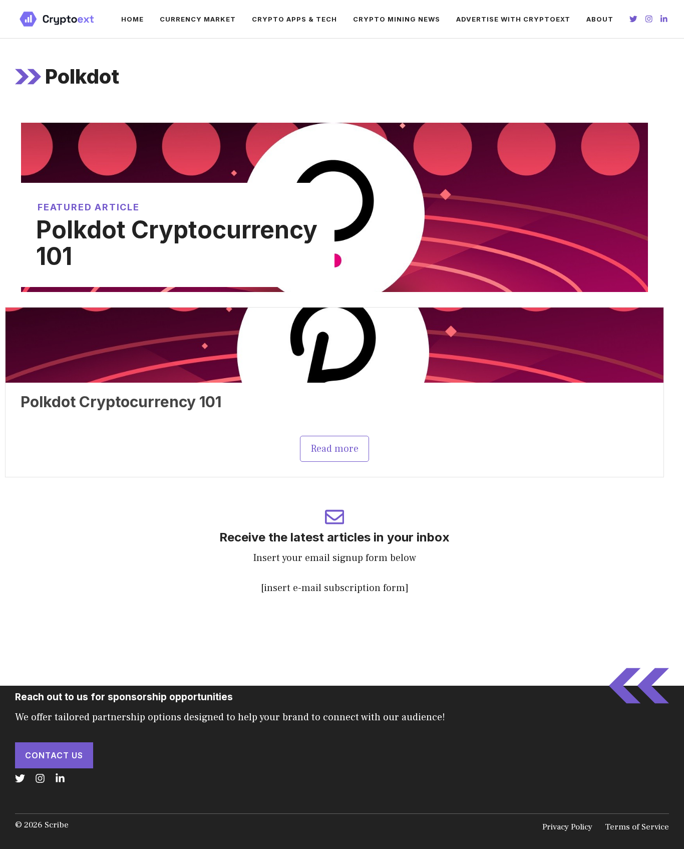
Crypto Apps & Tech (294, 19)
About (599, 19)
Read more (334, 448)
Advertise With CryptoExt (513, 19)
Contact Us (54, 755)
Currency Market (198, 19)
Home (132, 19)
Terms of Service (637, 826)
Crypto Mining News (396, 19)
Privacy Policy (567, 826)
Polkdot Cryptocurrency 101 (176, 243)
